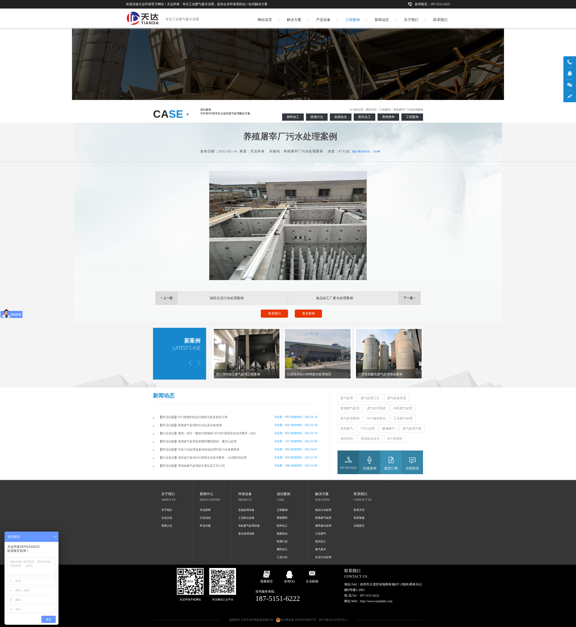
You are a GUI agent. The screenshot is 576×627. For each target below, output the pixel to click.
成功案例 (283, 494)
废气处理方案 (412, 428)
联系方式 (359, 510)
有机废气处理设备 (249, 525)
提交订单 (391, 468)
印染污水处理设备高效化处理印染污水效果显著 (208, 449)
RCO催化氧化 (376, 418)
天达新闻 (205, 510)
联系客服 (359, 517)
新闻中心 (206, 494)
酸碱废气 (388, 428)
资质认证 (166, 525)
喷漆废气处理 (349, 408)
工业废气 (320, 533)
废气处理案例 (349, 418)
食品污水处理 (323, 510)
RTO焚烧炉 (395, 438)
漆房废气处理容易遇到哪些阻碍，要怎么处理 (207, 441)
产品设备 (323, 20)
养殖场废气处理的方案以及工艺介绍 (201, 465)
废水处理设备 (246, 533)
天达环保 (257, 151)
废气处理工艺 (370, 398)
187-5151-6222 (348, 467)
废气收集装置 (396, 398)
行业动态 (168, 433)
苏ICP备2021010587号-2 (333, 619)
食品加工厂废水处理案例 (334, 298)
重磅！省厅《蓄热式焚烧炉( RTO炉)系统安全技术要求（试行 (217, 433)
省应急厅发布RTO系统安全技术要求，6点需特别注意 (212, 457)
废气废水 (320, 549)
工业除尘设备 (246, 517)
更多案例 (308, 313)
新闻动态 (382, 20)
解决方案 (294, 20)
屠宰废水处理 (323, 525)
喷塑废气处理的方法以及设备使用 (200, 425)
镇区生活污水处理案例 (227, 298)
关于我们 (411, 20)
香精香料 (388, 117)
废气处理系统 (376, 408)
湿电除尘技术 (370, 438)
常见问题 (168, 417)
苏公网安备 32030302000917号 (298, 619)
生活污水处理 (323, 557)
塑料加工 (293, 117)
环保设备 (245, 494)
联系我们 (440, 20)
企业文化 (166, 517)
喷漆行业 (316, 117)
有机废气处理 (403, 408)
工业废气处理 (403, 418)
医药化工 (364, 117)
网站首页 (265, 20)
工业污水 (282, 557)
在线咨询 (369, 468)
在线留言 (412, 468)
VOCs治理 (368, 428)
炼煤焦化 (340, 117)
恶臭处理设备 (246, 510)
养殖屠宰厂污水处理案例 (408, 109)
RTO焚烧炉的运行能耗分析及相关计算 (202, 417)
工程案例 (352, 20)
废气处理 (346, 398)
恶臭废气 (346, 428)
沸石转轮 (346, 438)
